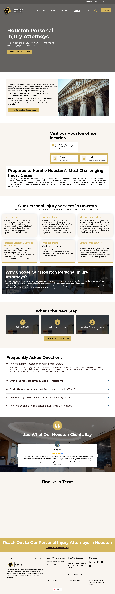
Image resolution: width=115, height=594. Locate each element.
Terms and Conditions (52, 580)
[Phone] (55, 158)
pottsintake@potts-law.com (104, 2)
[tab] (57, 363)
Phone (62, 157)
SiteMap (78, 580)
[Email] (84, 158)
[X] (94, 562)
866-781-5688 (88, 2)
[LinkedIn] (90, 566)
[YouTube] (102, 562)
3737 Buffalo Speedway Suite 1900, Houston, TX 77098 (77, 565)
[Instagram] (98, 562)
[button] (97, 455)
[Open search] (95, 10)
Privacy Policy (71, 580)
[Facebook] (90, 562)
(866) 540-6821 (24, 327)
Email (90, 157)
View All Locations (75, 574)
